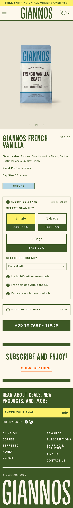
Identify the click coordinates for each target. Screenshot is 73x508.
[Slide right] (44, 125)
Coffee (8, 439)
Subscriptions (36, 369)
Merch (8, 458)
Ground (18, 186)
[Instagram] (30, 422)
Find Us (53, 454)
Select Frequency (21, 258)
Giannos (12, 475)
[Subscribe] (66, 413)
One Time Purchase (39, 310)
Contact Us (56, 460)
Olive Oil (10, 433)
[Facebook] (25, 422)
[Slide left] (29, 125)
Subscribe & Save (39, 202)
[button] (4, 13)
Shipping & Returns (55, 447)
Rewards (54, 433)
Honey (8, 452)
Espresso (11, 446)
